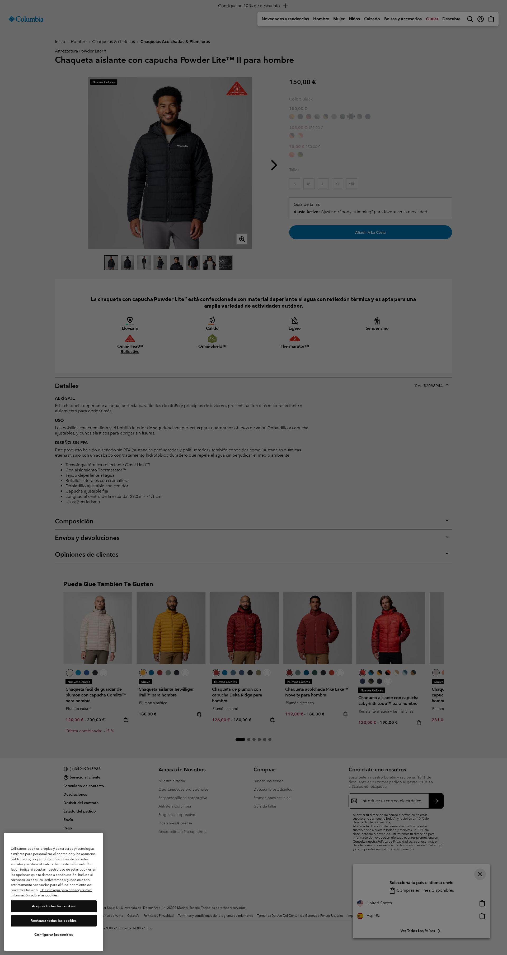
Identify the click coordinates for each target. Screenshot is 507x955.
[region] (53, 892)
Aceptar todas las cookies (54, 906)
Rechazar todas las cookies (54, 920)
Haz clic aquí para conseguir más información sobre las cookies (51, 893)
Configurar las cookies (53, 934)
